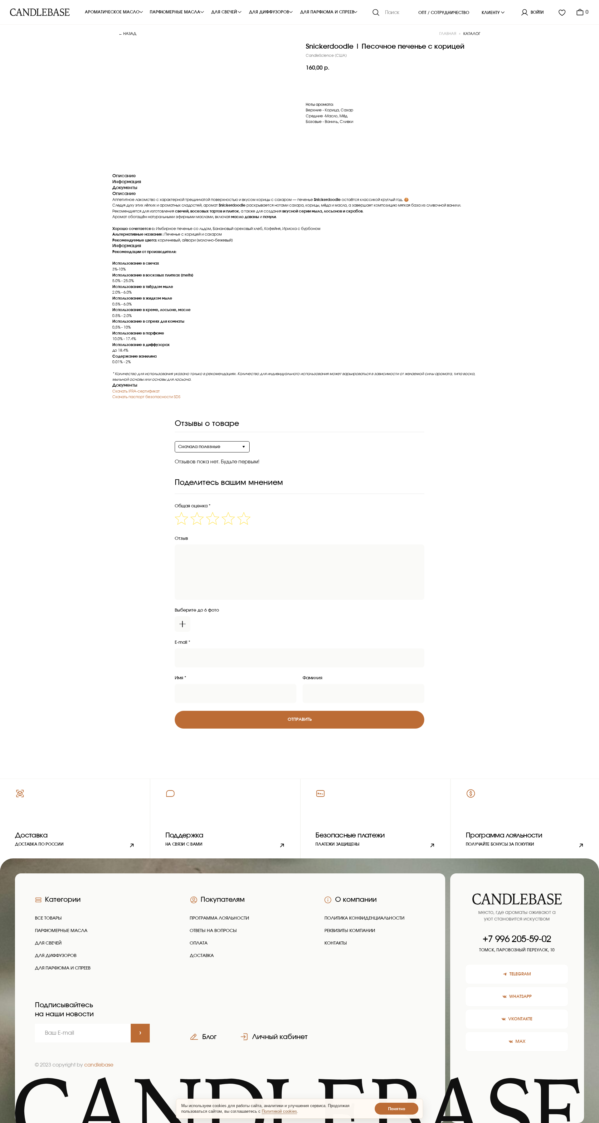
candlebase (98, 1064)
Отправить (300, 719)
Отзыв (181, 538)
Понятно (396, 1108)
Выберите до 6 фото (197, 610)
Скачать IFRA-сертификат (136, 391)
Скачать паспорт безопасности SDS (146, 397)
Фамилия (312, 678)
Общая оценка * (193, 506)
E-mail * (182, 642)
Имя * (180, 678)
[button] (225, 818)
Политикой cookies (279, 1111)
